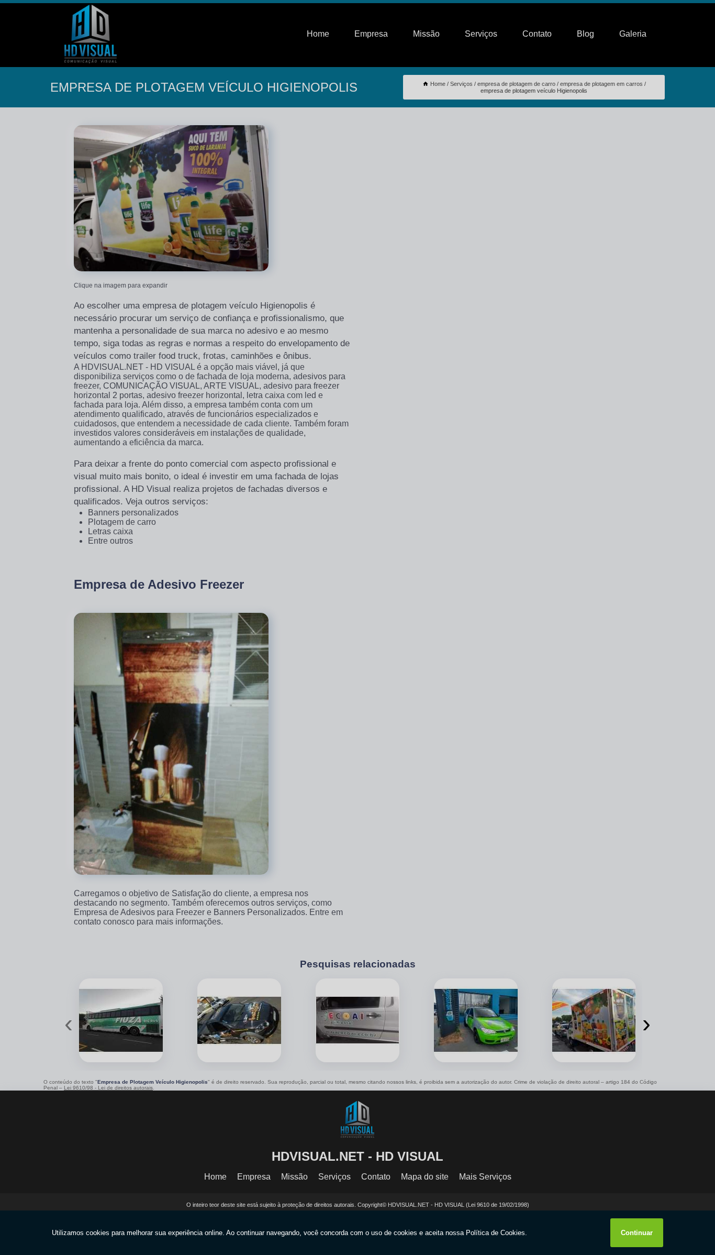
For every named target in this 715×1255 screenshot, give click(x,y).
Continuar (637, 1233)
